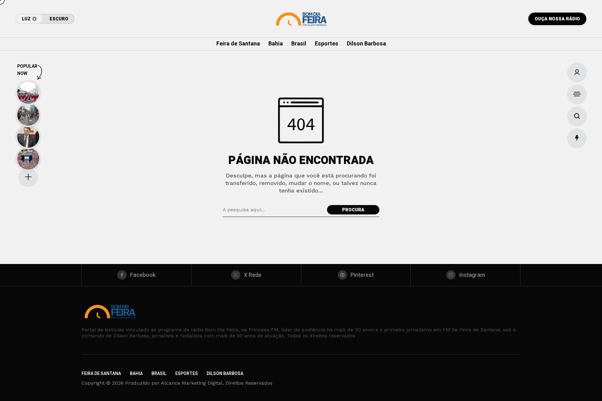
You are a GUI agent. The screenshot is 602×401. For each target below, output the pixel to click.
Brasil (158, 373)
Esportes (186, 373)
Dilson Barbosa (225, 373)
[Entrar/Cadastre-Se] (577, 72)
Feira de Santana (101, 373)
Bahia (136, 373)
